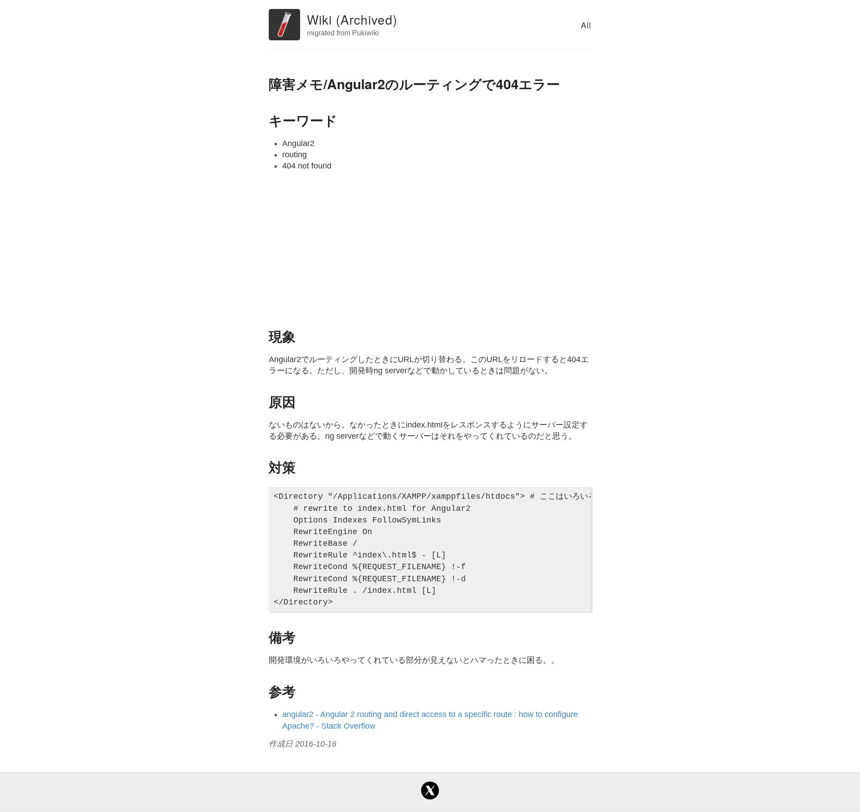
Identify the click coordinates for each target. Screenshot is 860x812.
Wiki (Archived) (352, 19)
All (586, 24)
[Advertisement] (430, 248)
